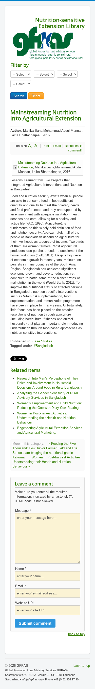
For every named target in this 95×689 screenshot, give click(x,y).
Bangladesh (44, 346)
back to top (76, 634)
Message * (23, 511)
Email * (20, 586)
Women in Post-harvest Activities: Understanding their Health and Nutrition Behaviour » (47, 461)
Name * (20, 569)
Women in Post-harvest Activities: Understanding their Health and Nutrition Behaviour (46, 417)
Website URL (24, 603)
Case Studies (42, 341)
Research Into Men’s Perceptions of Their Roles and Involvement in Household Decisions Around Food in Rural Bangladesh (49, 382)
